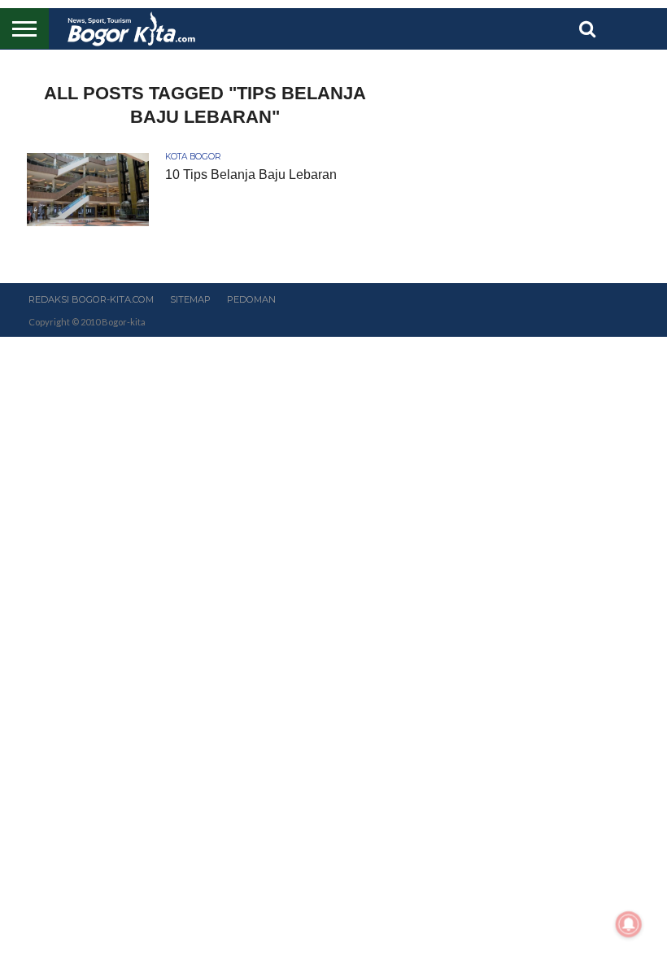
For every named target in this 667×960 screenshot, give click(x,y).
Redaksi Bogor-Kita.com (91, 299)
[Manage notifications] (629, 924)
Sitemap (190, 299)
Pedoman (251, 299)
